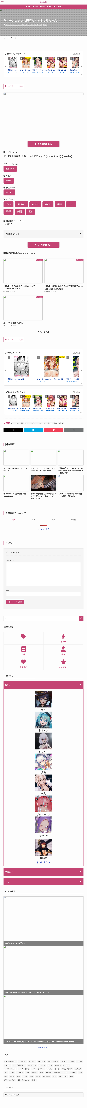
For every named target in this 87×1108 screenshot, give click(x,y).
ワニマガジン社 (12, 72)
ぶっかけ (64, 1061)
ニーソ (50, 1065)
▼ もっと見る (43, 529)
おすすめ (32, 1061)
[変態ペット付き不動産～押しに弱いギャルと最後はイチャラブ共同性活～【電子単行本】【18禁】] (38, 63)
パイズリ (49, 1069)
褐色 (71, 1076)
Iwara (8, 423)
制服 (41, 1072)
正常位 (25, 1076)
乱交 (32, 24)
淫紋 (31, 1076)
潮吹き (38, 1076)
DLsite (77, 54)
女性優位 (73, 1072)
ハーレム (66, 1065)
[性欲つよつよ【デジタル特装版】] (63, 63)
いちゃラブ (22, 1061)
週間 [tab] (33, 520)
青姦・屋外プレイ (23, 1080)
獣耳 (54, 1076)
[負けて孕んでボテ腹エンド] (75, 63)
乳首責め (34, 1072)
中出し (12, 1072)
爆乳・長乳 (46, 1076)
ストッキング (32, 1065)
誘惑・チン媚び (9, 1080)
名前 (7, 590)
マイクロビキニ (67, 1069)
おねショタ (41, 1061)
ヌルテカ (58, 1065)
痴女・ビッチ (63, 1076)
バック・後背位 (20, 24)
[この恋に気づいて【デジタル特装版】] (50, 63)
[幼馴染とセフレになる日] (13, 63)
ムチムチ (78, 1069)
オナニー (7, 1065)
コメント (10, 560)
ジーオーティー (25, 72)
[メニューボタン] (2, 2)
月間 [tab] (53, 520)
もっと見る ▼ (43, 862)
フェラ (27, 24)
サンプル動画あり (19, 1065)
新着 (40, 24)
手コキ (36, 24)
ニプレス (42, 1065)
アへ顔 (71, 1061)
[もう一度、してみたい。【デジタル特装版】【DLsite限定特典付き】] (25, 63)
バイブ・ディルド (10, 1069)
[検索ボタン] (84, 2)
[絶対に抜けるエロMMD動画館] (43, 2)
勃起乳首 (49, 1072)
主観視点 (20, 1072)
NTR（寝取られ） (10, 1061)
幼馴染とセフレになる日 (16, 379)
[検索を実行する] (81, 618)
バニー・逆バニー (38, 1069)
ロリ (5, 1072)
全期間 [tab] (73, 520)
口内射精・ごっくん (61, 1072)
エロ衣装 (79, 1061)
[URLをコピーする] (74, 430)
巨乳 (80, 1072)
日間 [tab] (13, 520)
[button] (13, 430)
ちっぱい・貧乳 (10, 24)
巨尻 (5, 1076)
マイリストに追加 (15, 86)
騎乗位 (45, 24)
